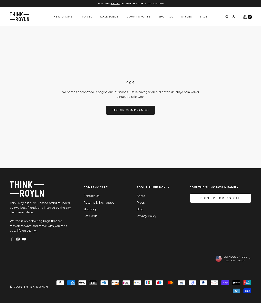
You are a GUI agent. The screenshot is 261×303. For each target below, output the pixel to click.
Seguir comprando (130, 110)
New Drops (63, 16)
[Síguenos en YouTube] (24, 239)
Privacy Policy (146, 216)
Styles (186, 16)
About (141, 196)
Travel (86, 16)
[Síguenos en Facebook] (12, 239)
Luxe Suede (109, 16)
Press (141, 202)
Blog (140, 209)
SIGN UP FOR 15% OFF (220, 198)
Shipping (89, 209)
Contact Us (91, 196)
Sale (203, 16)
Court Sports (138, 16)
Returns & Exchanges (98, 202)
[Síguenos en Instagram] (18, 239)
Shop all (165, 16)
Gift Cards (90, 216)
